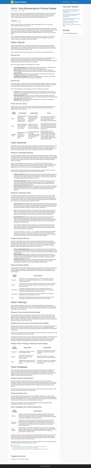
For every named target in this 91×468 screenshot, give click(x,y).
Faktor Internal (22, 446)
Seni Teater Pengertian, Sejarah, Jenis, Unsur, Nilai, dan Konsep (25, 447)
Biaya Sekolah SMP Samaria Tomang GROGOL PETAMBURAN (71, 19)
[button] (78, 2)
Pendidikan (14, 445)
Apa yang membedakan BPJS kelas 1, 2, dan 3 (24, 231)
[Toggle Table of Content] (18, 21)
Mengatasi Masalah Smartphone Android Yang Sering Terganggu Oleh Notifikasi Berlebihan (30, 449)
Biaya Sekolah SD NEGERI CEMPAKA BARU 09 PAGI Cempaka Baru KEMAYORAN (71, 15)
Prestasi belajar (43, 446)
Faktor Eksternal (15, 446)
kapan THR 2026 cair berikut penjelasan (24, 167)
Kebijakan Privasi (66, 2)
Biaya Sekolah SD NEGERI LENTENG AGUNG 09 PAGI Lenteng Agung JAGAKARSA (71, 11)
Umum (18, 445)
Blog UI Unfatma (20, 2)
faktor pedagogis (28, 446)
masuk (17, 459)
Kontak (74, 2)
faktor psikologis (36, 446)
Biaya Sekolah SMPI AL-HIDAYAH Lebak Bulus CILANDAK (70, 22)
